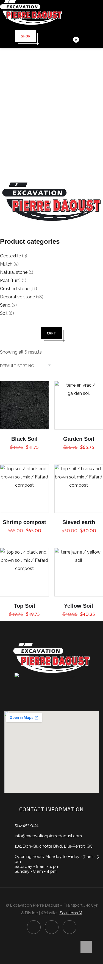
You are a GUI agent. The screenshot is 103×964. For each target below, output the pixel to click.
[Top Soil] (24, 572)
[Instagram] (52, 927)
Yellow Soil (78, 606)
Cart (51, 333)
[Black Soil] (24, 405)
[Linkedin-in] (69, 927)
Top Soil (24, 606)
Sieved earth (78, 522)
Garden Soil (78, 439)
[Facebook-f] (34, 927)
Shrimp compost (24, 522)
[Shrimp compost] (24, 489)
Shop (25, 36)
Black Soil (24, 439)
